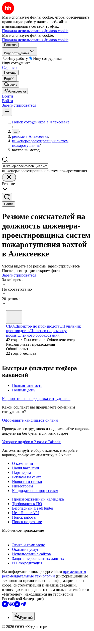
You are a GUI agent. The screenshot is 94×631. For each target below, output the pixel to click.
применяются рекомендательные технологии (44, 573)
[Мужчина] (14, 317)
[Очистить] (9, 177)
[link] (10, 84)
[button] (7, 96)
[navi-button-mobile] (7, 112)
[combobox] (25, 166)
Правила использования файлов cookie (35, 40)
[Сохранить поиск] (7, 197)
